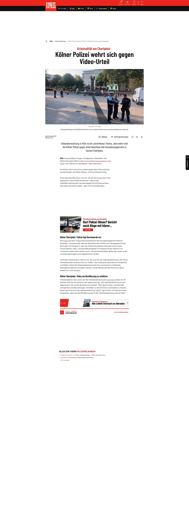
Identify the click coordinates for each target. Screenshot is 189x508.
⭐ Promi (81, 8)
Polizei (65, 241)
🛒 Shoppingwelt (101, 8)
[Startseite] (46, 41)
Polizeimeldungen (60, 41)
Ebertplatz (111, 280)
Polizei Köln (101, 178)
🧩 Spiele (113, 8)
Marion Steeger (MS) (50, 136)
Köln (51, 41)
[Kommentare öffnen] (132, 137)
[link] (50, 5)
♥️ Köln (72, 8)
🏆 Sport (90, 8)
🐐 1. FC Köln (62, 8)
